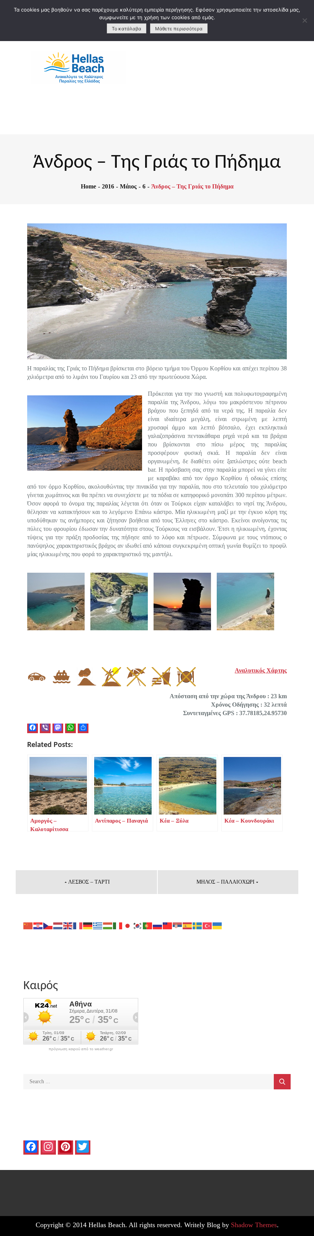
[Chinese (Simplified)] (28, 925)
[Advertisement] (235, 77)
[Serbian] (178, 925)
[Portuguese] (148, 925)
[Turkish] (208, 925)
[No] (304, 20)
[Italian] (118, 925)
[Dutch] (58, 925)
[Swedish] (198, 925)
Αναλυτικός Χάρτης (261, 670)
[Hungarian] (108, 925)
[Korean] (138, 925)
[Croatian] (38, 925)
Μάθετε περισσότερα (179, 28)
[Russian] (158, 925)
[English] (68, 925)
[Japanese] (128, 925)
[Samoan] (168, 925)
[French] (78, 925)
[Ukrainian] (217, 925)
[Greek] (98, 925)
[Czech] (48, 925)
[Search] (282, 1081)
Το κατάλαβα (126, 28)
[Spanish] (188, 925)
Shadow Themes (254, 1225)
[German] (88, 925)
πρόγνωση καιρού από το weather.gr (81, 1049)
